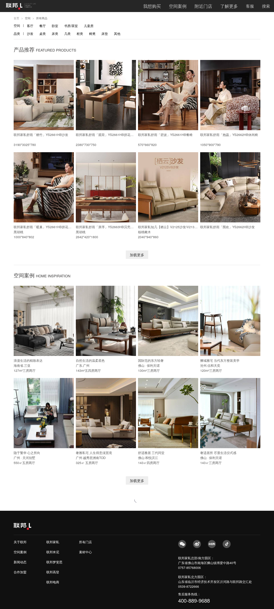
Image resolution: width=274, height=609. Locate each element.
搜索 (266, 6)
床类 (55, 33)
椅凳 (92, 33)
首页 (16, 18)
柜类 (80, 33)
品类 (17, 33)
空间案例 (178, 6)
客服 (250, 6)
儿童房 (88, 25)
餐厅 (42, 25)
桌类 (42, 33)
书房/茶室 (71, 25)
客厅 (30, 25)
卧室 (55, 25)
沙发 (30, 33)
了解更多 (229, 6)
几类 (67, 33)
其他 (117, 33)
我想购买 (152, 6)
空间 (17, 25)
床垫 (104, 33)
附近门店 (203, 6)
